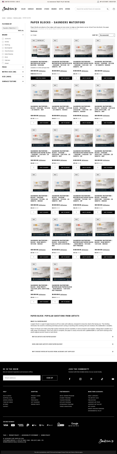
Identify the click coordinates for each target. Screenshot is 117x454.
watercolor (101, 325)
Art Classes (91, 406)
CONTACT (5, 406)
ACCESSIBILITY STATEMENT (30, 435)
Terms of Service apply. (77, 452)
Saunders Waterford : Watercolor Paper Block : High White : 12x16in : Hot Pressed (62, 287)
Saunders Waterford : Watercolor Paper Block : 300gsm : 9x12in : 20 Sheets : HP (62, 64)
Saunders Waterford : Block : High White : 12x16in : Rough (104, 242)
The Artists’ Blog (93, 398)
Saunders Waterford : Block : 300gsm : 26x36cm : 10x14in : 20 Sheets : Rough (82, 108)
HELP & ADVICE (7, 395)
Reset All (21, 30)
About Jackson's (93, 395)
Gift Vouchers (35, 402)
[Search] (108, 9)
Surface (31, 9)
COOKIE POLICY (45, 435)
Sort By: (95, 35)
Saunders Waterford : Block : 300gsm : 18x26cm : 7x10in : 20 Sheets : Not (61, 198)
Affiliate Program (65, 402)
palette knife (90, 330)
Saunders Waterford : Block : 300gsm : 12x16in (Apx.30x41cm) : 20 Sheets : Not (105, 108)
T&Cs (4, 435)
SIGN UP (50, 378)
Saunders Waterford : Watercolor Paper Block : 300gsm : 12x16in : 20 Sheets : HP (41, 153)
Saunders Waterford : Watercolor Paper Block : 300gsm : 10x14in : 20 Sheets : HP (83, 64)
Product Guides (35, 395)
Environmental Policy (95, 410)
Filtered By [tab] (7, 24)
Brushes (39, 9)
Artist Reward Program (67, 395)
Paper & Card (17, 18)
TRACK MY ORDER (8, 402)
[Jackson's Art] (9, 9)
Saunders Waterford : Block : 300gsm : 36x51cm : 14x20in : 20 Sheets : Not (104, 153)
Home (3, 18)
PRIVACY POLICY (14, 435)
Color (23, 9)
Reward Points (35, 404)
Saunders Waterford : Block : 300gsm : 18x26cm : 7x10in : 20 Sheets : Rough (40, 198)
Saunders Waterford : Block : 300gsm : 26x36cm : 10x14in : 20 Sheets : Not (61, 153)
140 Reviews (42, 71)
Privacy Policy (64, 452)
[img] (31, 70)
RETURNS (5, 404)
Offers (67, 9)
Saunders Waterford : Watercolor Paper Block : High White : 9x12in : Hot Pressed (83, 243)
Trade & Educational (66, 406)
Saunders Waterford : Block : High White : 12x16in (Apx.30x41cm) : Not (40, 287)
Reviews (33, 398)
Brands (54, 9)
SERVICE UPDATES (8, 400)
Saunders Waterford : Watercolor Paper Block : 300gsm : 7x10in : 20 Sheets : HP (83, 198)
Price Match (34, 400)
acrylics (109, 325)
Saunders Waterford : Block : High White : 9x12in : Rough (40, 242)
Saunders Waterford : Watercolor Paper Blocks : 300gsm (40, 63)
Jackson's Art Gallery (95, 404)
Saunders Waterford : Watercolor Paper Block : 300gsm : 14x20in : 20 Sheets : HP (83, 153)
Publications (92, 400)
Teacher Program (65, 400)
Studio (46, 9)
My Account (104, 1)
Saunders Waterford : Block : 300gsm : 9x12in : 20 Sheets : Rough (104, 63)
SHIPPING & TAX (7, 398)
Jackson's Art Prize (94, 402)
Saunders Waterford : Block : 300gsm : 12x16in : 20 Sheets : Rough (62, 108)
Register (113, 1)
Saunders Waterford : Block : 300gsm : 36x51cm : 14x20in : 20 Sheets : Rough (104, 198)
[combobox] (90, 9)
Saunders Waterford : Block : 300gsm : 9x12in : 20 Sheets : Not (40, 108)
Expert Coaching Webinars (96, 408)
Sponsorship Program (66, 404)
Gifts (61, 9)
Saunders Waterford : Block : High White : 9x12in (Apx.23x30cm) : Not (61, 243)
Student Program (65, 398)
